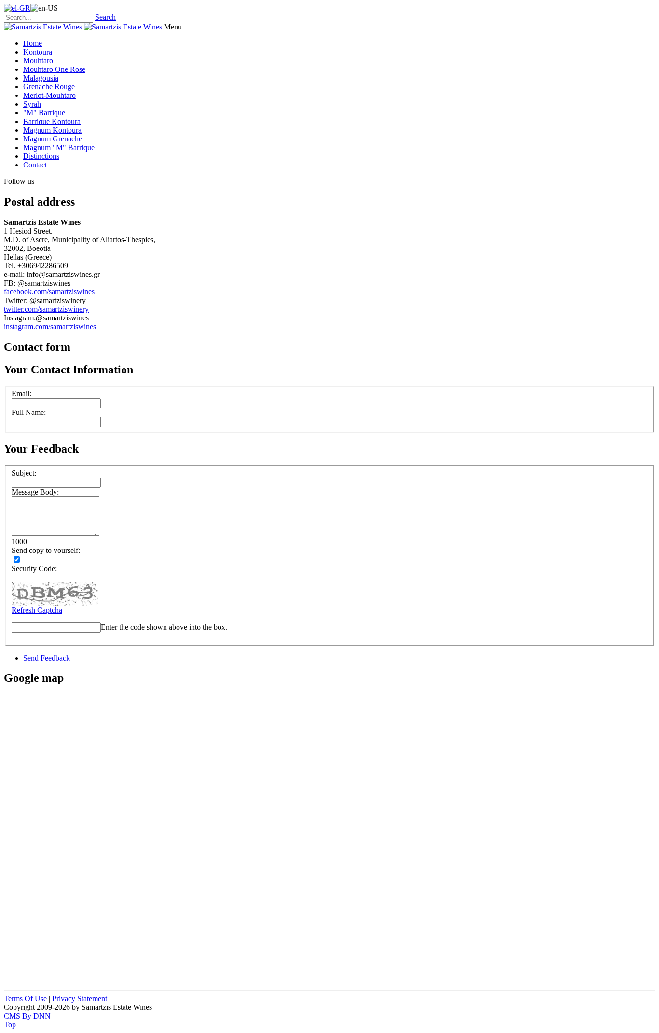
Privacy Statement (79, 998)
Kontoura (37, 52)
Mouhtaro (38, 60)
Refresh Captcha (37, 610)
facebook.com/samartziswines (49, 292)
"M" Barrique (44, 113)
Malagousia (40, 78)
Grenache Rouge (49, 87)
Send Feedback (46, 658)
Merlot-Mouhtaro (49, 95)
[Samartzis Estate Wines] (43, 27)
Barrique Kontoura (52, 121)
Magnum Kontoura (52, 130)
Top (10, 1024)
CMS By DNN (27, 1016)
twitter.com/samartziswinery (46, 309)
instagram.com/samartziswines (50, 326)
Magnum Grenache (52, 139)
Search (105, 17)
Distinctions (41, 156)
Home (32, 43)
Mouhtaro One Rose (54, 69)
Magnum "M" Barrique (59, 147)
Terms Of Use (25, 998)
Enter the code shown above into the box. (164, 627)
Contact (35, 165)
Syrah (32, 104)
